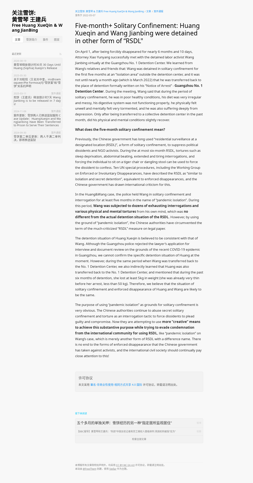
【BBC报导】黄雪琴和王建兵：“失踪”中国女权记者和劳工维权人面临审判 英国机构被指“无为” (139, 431)
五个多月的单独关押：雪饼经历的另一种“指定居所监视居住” (139, 422)
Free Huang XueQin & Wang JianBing (37, 28)
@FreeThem (89, 469)
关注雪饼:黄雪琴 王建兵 (29, 16)
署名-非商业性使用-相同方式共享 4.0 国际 (116, 384)
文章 (17, 39)
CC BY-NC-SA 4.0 (125, 465)
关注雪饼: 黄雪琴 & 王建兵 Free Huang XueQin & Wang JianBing (109, 11)
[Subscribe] (60, 54)
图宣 (56, 39)
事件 (45, 39)
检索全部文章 (139, 439)
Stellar (112, 469)
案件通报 (158, 11)
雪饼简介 (31, 39)
